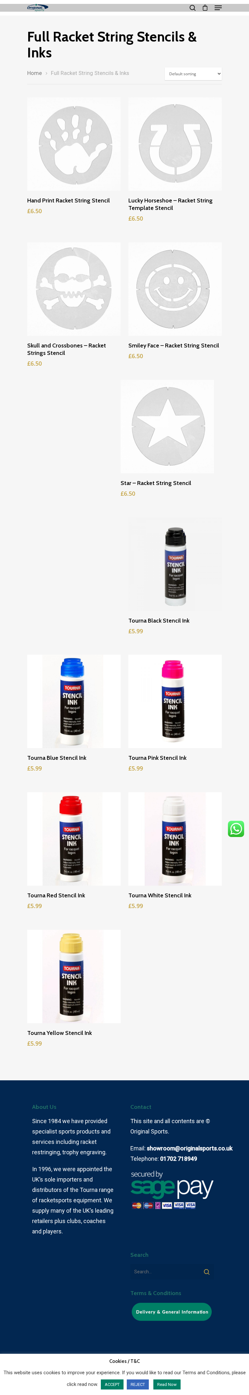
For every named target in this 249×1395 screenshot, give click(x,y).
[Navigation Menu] (218, 8)
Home (34, 73)
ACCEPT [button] (112, 1384)
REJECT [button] (138, 1384)
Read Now (167, 1384)
